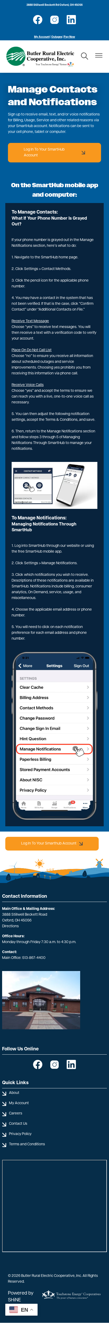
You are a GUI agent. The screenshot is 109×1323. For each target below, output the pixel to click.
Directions (10, 926)
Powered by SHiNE (21, 1297)
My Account (42, 37)
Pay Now (69, 37)
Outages (56, 37)
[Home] (40, 56)
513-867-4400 (34, 958)
